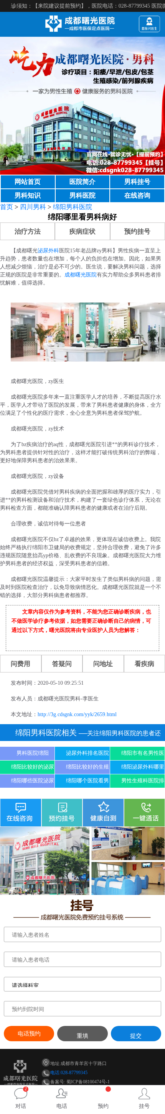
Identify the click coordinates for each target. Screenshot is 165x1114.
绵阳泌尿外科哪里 (142, 767)
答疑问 (62, 663)
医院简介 (82, 181)
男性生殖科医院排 (142, 781)
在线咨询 (137, 195)
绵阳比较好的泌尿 (32, 767)
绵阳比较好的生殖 (87, 767)
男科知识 (28, 195)
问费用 (20, 663)
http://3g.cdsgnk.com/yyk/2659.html (77, 714)
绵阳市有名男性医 (142, 753)
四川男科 (33, 207)
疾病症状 (82, 231)
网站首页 (28, 181)
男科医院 (82, 195)
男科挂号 (137, 181)
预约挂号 (137, 231)
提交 (136, 1036)
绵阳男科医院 (72, 207)
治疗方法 (28, 231)
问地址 (103, 663)
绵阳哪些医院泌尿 (32, 781)
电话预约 (29, 1034)
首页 (6, 207)
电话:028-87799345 (68, 1072)
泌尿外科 (48, 251)
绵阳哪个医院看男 (87, 781)
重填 (82, 1036)
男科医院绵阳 (32, 753)
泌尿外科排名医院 (87, 753)
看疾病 (144, 663)
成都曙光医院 (80, 275)
